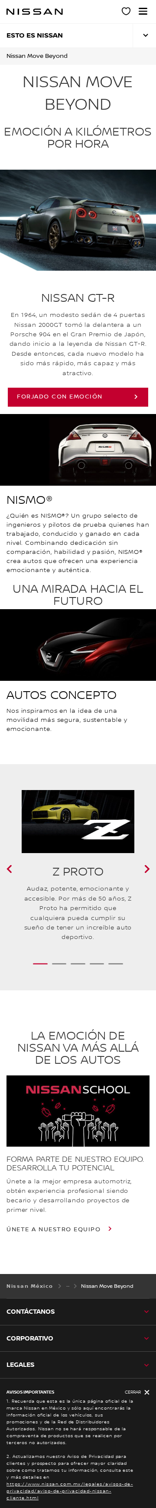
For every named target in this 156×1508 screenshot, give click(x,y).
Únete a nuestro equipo (54, 1229)
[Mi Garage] (126, 12)
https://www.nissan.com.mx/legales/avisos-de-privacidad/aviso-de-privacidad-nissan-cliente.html (69, 1491)
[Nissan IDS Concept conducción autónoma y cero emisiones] (20, 869)
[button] (143, 11)
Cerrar (133, 1392)
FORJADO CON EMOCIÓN (60, 396)
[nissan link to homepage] (34, 12)
